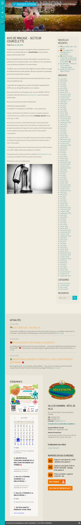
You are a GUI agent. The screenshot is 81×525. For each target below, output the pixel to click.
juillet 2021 (63, 194)
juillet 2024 (63, 126)
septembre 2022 (65, 168)
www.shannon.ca (32, 95)
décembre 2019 (65, 230)
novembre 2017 (65, 272)
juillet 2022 (63, 172)
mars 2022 (63, 179)
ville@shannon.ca (59, 421)
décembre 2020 (65, 208)
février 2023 (64, 158)
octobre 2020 (64, 211)
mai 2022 (63, 175)
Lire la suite (60, 333)
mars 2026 (63, 88)
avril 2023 (63, 155)
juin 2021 (63, 196)
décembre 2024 (65, 117)
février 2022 (64, 181)
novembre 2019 (65, 232)
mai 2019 (63, 243)
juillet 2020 (63, 217)
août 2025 (63, 102)
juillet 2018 (63, 262)
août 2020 (63, 215)
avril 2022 (63, 177)
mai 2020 (63, 221)
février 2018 (64, 270)
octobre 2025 (64, 98)
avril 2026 (63, 86)
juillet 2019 (63, 240)
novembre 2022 (65, 164)
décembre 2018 (65, 253)
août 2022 (63, 170)
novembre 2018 (65, 255)
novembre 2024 (65, 119)
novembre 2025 (65, 96)
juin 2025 (63, 105)
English (47, 12)
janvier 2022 (64, 183)
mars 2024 (63, 134)
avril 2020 (63, 223)
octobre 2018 (64, 257)
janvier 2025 (64, 115)
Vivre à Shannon (37, 12)
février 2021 (64, 204)
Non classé (63, 287)
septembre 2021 (65, 190)
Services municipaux (68, 4)
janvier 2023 (64, 160)
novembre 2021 (65, 187)
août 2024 (63, 124)
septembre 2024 (65, 122)
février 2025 (64, 113)
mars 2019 (63, 247)
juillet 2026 (63, 81)
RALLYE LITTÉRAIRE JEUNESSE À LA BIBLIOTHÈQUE (22, 479)
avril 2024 (63, 132)
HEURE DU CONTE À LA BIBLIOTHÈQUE (67, 70)
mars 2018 (63, 268)
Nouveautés (64, 289)
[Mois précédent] (15, 418)
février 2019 (64, 249)
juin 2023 (63, 151)
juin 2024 (63, 128)
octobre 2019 (64, 234)
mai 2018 (63, 264)
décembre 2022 (65, 162)
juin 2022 (63, 173)
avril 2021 (63, 200)
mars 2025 (63, 111)
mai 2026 (63, 85)
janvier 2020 (64, 228)
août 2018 (63, 260)
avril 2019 (63, 245)
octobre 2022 (64, 166)
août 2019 (63, 238)
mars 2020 (63, 224)
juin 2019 (63, 242)
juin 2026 (63, 83)
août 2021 (63, 192)
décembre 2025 (65, 94)
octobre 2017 (64, 274)
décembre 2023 (65, 139)
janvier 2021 (64, 206)
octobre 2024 (64, 120)
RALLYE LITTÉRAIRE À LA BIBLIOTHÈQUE (23, 494)
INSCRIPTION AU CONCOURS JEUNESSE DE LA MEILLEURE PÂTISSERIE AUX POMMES (68, 59)
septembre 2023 (65, 145)
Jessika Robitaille (53, 448)
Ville (39, 4)
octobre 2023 (64, 143)
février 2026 (64, 90)
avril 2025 (63, 109)
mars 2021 (63, 202)
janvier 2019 (64, 251)
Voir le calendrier (19, 513)
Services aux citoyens (51, 4)
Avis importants (65, 283)
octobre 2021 (64, 189)
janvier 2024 (64, 138)
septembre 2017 (65, 276)
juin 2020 (63, 219)
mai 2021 (63, 198)
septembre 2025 (65, 100)
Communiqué (64, 285)
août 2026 (63, 79)
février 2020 (64, 226)
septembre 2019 (65, 236)
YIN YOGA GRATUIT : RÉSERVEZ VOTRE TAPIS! (22, 508)
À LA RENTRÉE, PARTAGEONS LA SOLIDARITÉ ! (66, 52)
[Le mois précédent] (33, 418)
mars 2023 (63, 156)
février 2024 (64, 136)
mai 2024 (63, 130)
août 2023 (63, 147)
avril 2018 (63, 266)
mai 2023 (63, 153)
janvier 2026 (64, 92)
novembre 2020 (65, 209)
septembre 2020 (65, 213)
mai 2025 (63, 107)
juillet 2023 (63, 149)
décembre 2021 (65, 185)
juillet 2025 (63, 103)
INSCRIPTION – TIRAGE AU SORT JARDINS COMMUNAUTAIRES (68, 65)
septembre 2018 (65, 259)
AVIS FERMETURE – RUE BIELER (68, 47)
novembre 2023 (65, 141)
